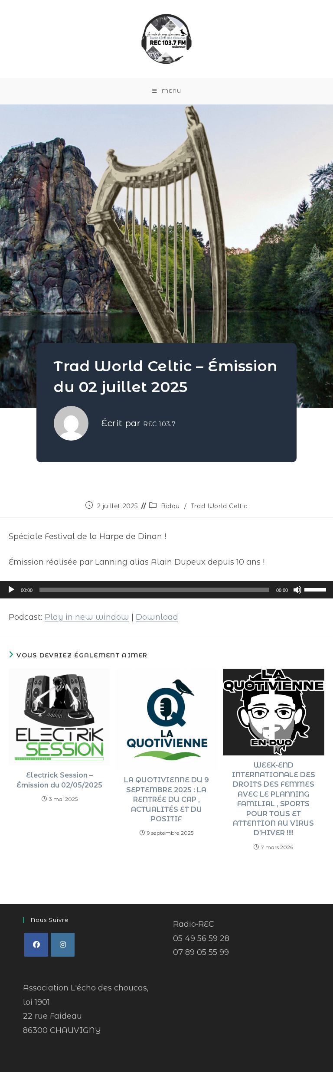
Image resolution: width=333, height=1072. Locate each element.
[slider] (316, 589)
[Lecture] (11, 589)
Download (157, 617)
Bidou (170, 506)
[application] (166, 589)
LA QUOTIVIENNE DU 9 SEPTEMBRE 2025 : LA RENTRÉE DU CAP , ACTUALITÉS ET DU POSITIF (166, 799)
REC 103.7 (159, 424)
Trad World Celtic (219, 506)
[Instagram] (63, 945)
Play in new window (87, 617)
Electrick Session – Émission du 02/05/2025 (59, 780)
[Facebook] (36, 945)
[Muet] (297, 589)
